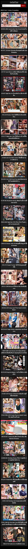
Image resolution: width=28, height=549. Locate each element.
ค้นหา (23, 5)
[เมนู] (25, 2)
